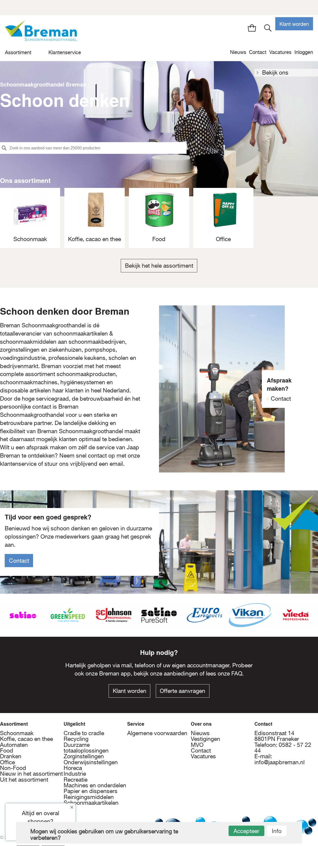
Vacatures (280, 52)
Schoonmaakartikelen (91, 803)
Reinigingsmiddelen (89, 797)
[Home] (41, 33)
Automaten (14, 745)
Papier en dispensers (91, 791)
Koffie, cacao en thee (26, 739)
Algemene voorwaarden (157, 733)
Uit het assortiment (24, 779)
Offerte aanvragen (182, 691)
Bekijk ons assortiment (277, 73)
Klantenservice (64, 52)
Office (7, 762)
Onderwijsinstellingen (91, 762)
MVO (197, 745)
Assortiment (18, 52)
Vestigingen (205, 739)
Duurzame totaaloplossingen (86, 748)
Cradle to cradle (84, 733)
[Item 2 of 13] (159, 615)
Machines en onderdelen (95, 785)
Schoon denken (65, 100)
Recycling (76, 739)
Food (6, 750)
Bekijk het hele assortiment (159, 265)
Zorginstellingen (84, 756)
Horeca (73, 768)
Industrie (75, 773)
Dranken (10, 756)
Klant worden (294, 24)
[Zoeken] (268, 28)
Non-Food (13, 768)
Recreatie (75, 779)
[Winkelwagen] (252, 28)
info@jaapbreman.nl (279, 762)
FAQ (236, 673)
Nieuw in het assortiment (31, 773)
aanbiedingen (181, 673)
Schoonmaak (17, 733)
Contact (257, 52)
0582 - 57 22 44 (282, 748)
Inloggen (303, 52)
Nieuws (238, 52)
